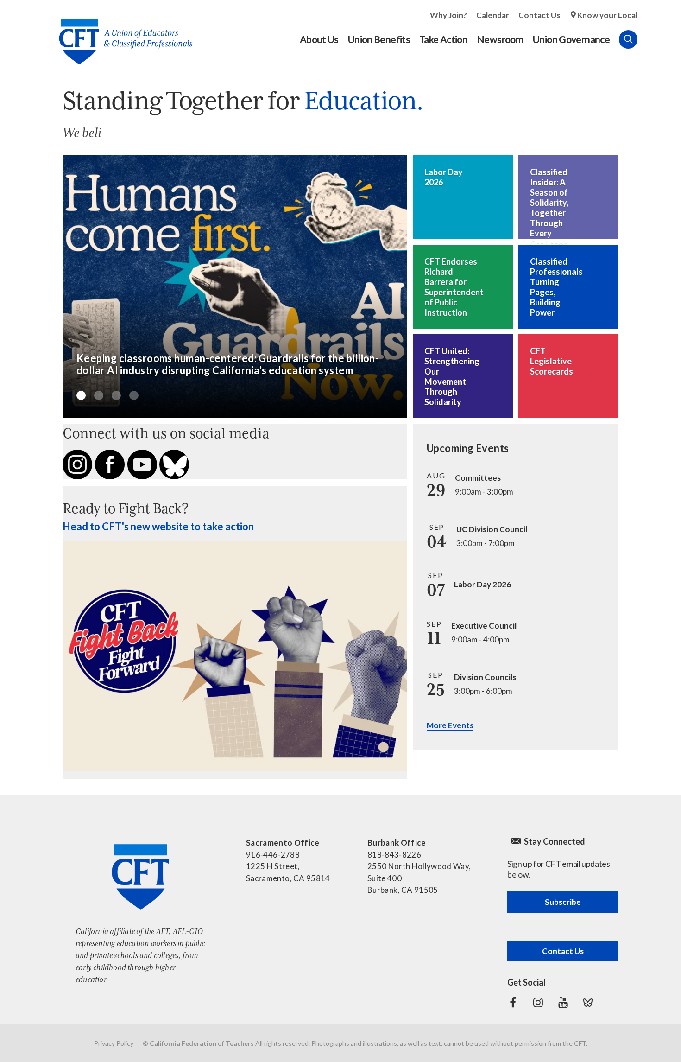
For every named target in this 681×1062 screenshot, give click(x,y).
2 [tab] (98, 395)
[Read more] (235, 286)
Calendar (492, 15)
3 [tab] (116, 395)
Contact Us (539, 15)
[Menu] (646, 39)
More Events (450, 725)
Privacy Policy (113, 1043)
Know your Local (607, 15)
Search (628, 39)
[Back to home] (121, 34)
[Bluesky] (587, 1002)
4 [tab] (134, 395)
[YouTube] (562, 1002)
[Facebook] (512, 1002)
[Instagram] (537, 1002)
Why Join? (448, 15)
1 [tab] (81, 395)
